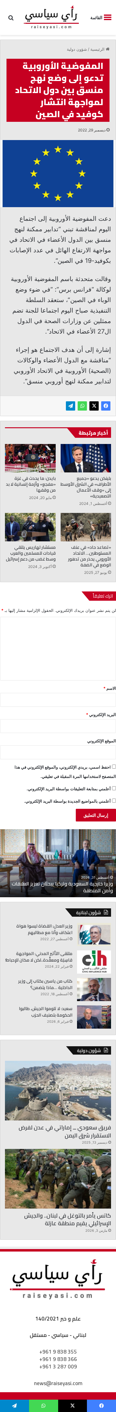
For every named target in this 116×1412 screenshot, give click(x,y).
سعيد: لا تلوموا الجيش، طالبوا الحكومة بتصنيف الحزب (45, 1012)
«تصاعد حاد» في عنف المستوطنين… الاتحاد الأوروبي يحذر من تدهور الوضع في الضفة (89, 556)
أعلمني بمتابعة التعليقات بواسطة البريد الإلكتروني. (69, 788)
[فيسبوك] (105, 406)
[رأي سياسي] (52, 17)
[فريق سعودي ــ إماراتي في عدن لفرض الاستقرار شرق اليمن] (58, 1090)
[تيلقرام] (70, 406)
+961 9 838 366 (58, 1359)
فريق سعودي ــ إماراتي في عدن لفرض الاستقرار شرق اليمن (65, 1131)
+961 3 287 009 (58, 1366)
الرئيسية (98, 49)
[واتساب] (82, 406)
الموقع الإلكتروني (101, 740)
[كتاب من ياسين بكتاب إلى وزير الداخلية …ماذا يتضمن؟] (94, 989)
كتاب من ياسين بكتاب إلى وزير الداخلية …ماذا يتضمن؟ (45, 984)
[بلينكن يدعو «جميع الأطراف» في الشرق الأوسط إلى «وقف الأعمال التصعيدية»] (86, 458)
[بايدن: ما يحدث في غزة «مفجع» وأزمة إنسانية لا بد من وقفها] (30, 458)
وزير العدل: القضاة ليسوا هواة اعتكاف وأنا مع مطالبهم (44, 929)
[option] (58, 863)
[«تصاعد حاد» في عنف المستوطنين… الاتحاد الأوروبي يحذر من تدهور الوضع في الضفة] (86, 527)
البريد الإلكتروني (101, 714)
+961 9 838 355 (58, 1352)
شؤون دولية (77, 49)
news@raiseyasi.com (58, 1383)
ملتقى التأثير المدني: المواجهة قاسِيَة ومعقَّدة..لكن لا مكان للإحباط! (38, 956)
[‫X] (94, 406)
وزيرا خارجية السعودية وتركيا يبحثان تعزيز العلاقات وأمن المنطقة (62, 887)
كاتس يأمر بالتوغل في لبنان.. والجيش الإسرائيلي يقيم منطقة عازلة (67, 1219)
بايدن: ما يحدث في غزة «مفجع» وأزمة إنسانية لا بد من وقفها (31, 484)
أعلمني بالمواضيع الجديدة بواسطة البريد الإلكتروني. (67, 801)
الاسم (109, 688)
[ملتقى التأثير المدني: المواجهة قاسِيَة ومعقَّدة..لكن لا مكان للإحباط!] (94, 962)
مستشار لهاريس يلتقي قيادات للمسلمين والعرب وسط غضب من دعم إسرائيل (31, 553)
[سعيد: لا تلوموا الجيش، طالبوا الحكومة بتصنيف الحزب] (94, 1017)
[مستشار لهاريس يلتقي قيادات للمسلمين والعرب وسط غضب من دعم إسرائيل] (30, 527)
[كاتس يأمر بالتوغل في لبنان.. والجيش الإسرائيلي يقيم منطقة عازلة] (58, 1179)
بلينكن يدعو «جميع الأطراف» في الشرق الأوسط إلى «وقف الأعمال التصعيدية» (86, 487)
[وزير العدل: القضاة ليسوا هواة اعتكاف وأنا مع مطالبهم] (94, 934)
